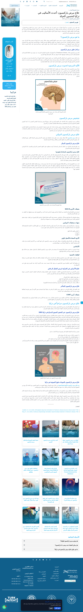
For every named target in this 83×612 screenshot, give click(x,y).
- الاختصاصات (56, 573)
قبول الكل (57, 608)
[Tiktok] (23, 1)
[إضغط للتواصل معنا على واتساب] (4, 607)
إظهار (67, 22)
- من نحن (57, 569)
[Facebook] (30, 1)
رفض (51, 608)
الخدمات (35, 5)
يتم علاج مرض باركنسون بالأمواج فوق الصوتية (68, 385)
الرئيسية (61, 5)
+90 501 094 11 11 (15, 578)
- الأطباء (44, 576)
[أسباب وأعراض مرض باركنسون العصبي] (50, 428)
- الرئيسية (57, 566)
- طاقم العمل (56, 571)
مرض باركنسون (71, 137)
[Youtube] (36, 1)
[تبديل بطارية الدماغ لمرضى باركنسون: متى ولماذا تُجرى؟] (70, 487)
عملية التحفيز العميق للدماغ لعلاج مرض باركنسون (30, 441)
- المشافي (44, 574)
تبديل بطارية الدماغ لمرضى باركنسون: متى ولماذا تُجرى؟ (70, 499)
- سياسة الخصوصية (42, 578)
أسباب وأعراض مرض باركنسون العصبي (50, 441)
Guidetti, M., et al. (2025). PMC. (50, 410)
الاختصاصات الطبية (53, 5)
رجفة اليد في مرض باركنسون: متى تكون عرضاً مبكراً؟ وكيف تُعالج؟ (31, 499)
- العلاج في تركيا (42, 571)
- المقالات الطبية (55, 575)
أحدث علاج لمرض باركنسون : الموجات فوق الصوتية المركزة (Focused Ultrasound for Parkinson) (70, 471)
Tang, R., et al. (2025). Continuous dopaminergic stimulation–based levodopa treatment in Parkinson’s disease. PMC (50, 411)
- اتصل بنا (57, 580)
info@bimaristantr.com (27, 568)
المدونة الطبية (43, 5)
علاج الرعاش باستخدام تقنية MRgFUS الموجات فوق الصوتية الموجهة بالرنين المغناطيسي (50, 470)
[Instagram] (46, 559)
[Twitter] (20, 1)
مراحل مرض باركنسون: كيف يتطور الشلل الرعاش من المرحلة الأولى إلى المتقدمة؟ (51, 500)
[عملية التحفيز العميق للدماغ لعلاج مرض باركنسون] (31, 428)
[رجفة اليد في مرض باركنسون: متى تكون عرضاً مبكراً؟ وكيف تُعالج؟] (31, 487)
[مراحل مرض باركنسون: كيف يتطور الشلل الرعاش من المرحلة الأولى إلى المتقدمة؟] (50, 487)
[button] (15, 5)
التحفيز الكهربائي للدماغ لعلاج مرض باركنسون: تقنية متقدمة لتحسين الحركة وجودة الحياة (31, 528)
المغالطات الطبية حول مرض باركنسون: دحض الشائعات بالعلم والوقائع (31, 470)
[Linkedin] (27, 1)
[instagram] (33, 1)
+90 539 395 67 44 (15, 581)
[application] (39, 5)
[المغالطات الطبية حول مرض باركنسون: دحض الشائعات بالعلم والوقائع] (31, 457)
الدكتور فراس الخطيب (74, 18)
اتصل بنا (27, 5)
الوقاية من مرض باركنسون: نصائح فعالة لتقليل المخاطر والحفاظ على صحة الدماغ (70, 442)
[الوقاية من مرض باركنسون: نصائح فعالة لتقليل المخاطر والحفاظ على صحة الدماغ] (70, 428)
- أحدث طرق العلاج (54, 578)
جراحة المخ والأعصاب (74, 10)
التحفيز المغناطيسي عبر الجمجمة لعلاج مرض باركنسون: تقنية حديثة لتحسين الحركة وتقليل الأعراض (70, 528)
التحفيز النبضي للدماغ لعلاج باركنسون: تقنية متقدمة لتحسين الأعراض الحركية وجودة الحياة (51, 528)
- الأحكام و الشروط (41, 580)
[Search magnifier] (44, 1)
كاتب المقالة (9, 41)
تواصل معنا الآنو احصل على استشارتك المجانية (9, 85)
